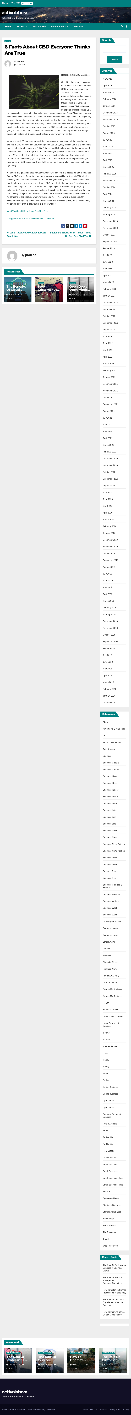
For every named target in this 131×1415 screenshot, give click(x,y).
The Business (109, 1225)
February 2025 (110, 174)
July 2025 (107, 140)
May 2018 (107, 669)
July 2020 (107, 492)
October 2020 (109, 472)
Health (106, 1003)
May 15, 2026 (110, 1365)
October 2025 (109, 126)
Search (106, 40)
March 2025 (108, 167)
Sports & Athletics (111, 1198)
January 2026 (109, 106)
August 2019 (109, 567)
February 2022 (110, 370)
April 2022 (107, 357)
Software (107, 1191)
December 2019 (110, 540)
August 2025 (109, 133)
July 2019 (107, 574)
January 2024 (109, 214)
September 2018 (110, 642)
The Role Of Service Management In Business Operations (112, 1280)
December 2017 (110, 703)
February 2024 (110, 208)
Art (104, 736)
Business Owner (110, 858)
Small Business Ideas (113, 1178)
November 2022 (110, 309)
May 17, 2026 (78, 1365)
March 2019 (108, 601)
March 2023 (108, 282)
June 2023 (108, 262)
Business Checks (111, 763)
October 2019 (109, 553)
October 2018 (109, 635)
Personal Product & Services (112, 1115)
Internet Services (110, 1046)
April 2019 (107, 594)
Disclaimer (39, 26)
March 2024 (108, 201)
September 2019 (110, 560)
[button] (122, 26)
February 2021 (110, 452)
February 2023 (110, 289)
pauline (20, 61)
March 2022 (108, 364)
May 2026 (107, 79)
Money (106, 1060)
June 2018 (108, 662)
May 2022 (107, 350)
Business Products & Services (112, 886)
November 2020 (110, 465)
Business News (110, 830)
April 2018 (107, 675)
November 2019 (110, 547)
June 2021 (108, 425)
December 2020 (110, 458)
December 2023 (110, 221)
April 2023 (107, 275)
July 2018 (107, 655)
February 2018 (110, 689)
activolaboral (15, 12)
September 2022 (110, 323)
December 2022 (110, 303)
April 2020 (107, 513)
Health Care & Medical (113, 1016)
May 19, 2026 (46, 1365)
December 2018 (110, 621)
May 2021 (107, 431)
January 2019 (109, 614)
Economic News (110, 928)
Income (106, 1033)
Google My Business (112, 989)
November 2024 (110, 180)
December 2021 (110, 384)
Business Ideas (110, 776)
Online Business (110, 1087)
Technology (108, 1219)
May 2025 (107, 153)
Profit (105, 1130)
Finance (106, 949)
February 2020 (110, 526)
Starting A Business (112, 1205)
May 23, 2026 (15, 1365)
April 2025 (107, 160)
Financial (107, 955)
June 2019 (108, 581)
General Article (110, 982)
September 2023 (110, 242)
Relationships (109, 1158)
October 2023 (109, 235)
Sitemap (78, 26)
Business (107, 756)
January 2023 (109, 296)
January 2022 (109, 377)
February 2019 (110, 608)
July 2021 (107, 418)
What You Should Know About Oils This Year (27, 211)
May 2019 (107, 587)
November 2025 (110, 119)
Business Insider (110, 790)
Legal (105, 1053)
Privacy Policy (59, 26)
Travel (7, 41)
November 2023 (110, 228)
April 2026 (107, 86)
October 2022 (109, 316)
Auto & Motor (109, 749)
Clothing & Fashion (112, 921)
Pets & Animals (110, 1124)
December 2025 (110, 113)
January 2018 (109, 696)
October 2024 (109, 187)
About (105, 722)
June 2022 (108, 343)
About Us (22, 26)
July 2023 (107, 255)
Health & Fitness (110, 1010)
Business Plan (109, 871)
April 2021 (107, 438)
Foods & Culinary (111, 976)
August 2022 (109, 330)
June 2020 (108, 499)
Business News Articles (114, 844)
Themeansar (50, 1410)
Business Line (109, 817)
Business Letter (110, 803)
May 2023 (107, 269)
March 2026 (108, 92)
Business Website (111, 894)
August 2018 (109, 648)
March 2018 (108, 682)
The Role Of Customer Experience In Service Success (113, 1302)
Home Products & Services (111, 1024)
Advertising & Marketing (114, 729)
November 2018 (110, 628)
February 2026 (110, 99)
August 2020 (109, 486)
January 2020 (109, 533)
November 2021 (110, 391)
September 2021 (110, 404)
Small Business (110, 1164)
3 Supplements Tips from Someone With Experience (30, 218)
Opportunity (108, 1101)
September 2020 (110, 479)
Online (106, 1080)
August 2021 (109, 411)
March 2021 (108, 445)
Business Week (110, 908)
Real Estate (108, 1151)
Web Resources (110, 1246)
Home (8, 26)
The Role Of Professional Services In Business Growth (114, 1268)
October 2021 (109, 397)
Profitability (108, 1137)
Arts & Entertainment (112, 742)
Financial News (110, 962)
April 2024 (107, 194)
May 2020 (107, 506)
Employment (108, 942)
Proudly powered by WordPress (14, 1410)
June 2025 (108, 147)
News (105, 1073)
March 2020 (108, 519)
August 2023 (109, 248)
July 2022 (107, 336)
